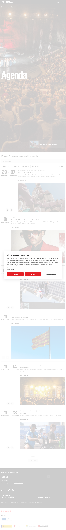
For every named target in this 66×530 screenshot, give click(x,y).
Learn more (10, 269)
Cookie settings (51, 274)
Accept (15, 274)
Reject (33, 274)
